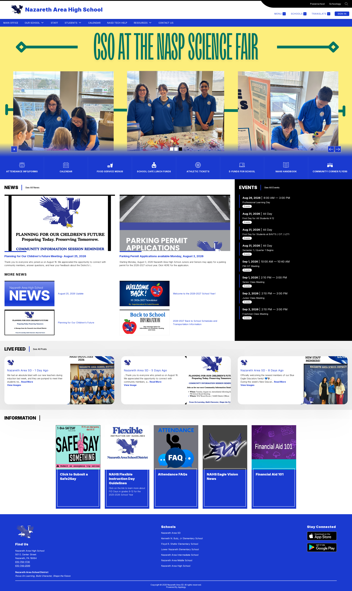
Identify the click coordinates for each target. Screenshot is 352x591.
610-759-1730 (22, 562)
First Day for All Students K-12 (258, 218)
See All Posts (40, 349)
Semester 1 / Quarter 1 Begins (257, 250)
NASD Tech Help (117, 22)
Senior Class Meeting (253, 282)
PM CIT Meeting (250, 266)
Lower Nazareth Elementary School (180, 549)
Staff (54, 22)
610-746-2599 (22, 565)
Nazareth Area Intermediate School (179, 554)
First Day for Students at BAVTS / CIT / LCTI (265, 234)
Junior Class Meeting (253, 298)
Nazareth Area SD (171, 533)
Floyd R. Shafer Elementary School (179, 544)
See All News (32, 187)
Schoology (335, 3)
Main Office (10, 22)
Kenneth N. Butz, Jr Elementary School (182, 538)
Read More (27, 381)
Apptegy (182, 587)
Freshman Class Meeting (255, 314)
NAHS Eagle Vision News (222, 476)
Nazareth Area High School (175, 565)
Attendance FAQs (172, 474)
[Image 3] (180, 149)
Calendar (94, 22)
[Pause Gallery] (14, 149)
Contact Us (166, 22)
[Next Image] (338, 149)
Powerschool (317, 3)
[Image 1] (171, 149)
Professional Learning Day (256, 202)
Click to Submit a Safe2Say (74, 476)
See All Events (271, 187)
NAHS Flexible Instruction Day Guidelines (122, 478)
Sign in (342, 13)
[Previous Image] (331, 149)
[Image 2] (176, 149)
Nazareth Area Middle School (176, 560)
